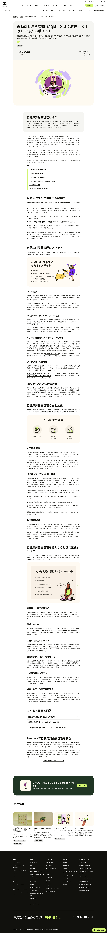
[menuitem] (103, 1)
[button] (52, 716)
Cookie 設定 (36, 929)
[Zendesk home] (5, 4)
